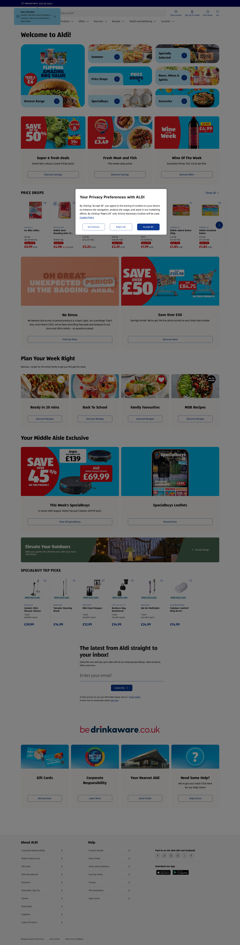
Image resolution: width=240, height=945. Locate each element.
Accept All (148, 227)
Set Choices (94, 227)
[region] (121, 212)
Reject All (121, 227)
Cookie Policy (87, 217)
